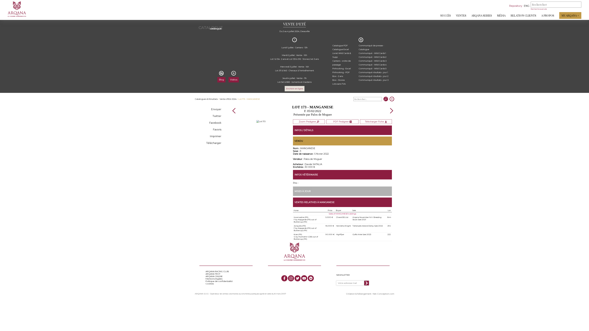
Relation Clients (523, 15)
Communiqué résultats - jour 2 (373, 76)
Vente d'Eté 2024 (228, 99)
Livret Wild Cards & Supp (341, 55)
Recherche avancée (539, 9)
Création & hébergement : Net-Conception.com (370, 294)
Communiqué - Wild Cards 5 (372, 68)
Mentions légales (214, 279)
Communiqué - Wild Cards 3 (373, 61)
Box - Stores (338, 80)
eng (526, 5)
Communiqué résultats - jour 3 (374, 80)
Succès (445, 15)
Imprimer (215, 136)
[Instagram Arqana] (291, 278)
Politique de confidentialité (219, 281)
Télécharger (213, 143)
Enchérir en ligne (294, 88)
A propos (547, 15)
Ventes (461, 15)
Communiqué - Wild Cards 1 (372, 53)
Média (501, 15)
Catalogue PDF (340, 45)
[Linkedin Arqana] (311, 278)
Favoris (217, 129)
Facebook (215, 122)
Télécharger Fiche (374, 121)
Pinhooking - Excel (341, 68)
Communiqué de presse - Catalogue (371, 47)
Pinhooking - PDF (341, 72)
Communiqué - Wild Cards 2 (372, 57)
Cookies (210, 283)
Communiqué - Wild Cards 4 (373, 64)
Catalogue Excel (340, 49)
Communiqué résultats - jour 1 (373, 72)
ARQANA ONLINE (214, 276)
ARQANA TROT (213, 274)
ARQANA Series (481, 15)
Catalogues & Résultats (206, 99)
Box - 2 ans (337, 76)
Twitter (216, 116)
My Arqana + (570, 15)
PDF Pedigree (341, 121)
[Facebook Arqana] (284, 278)
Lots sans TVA (339, 84)
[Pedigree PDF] (261, 121)
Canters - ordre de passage (341, 63)
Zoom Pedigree (307, 121)
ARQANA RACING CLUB (217, 271)
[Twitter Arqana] (297, 278)
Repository (515, 5)
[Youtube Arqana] (304, 278)
